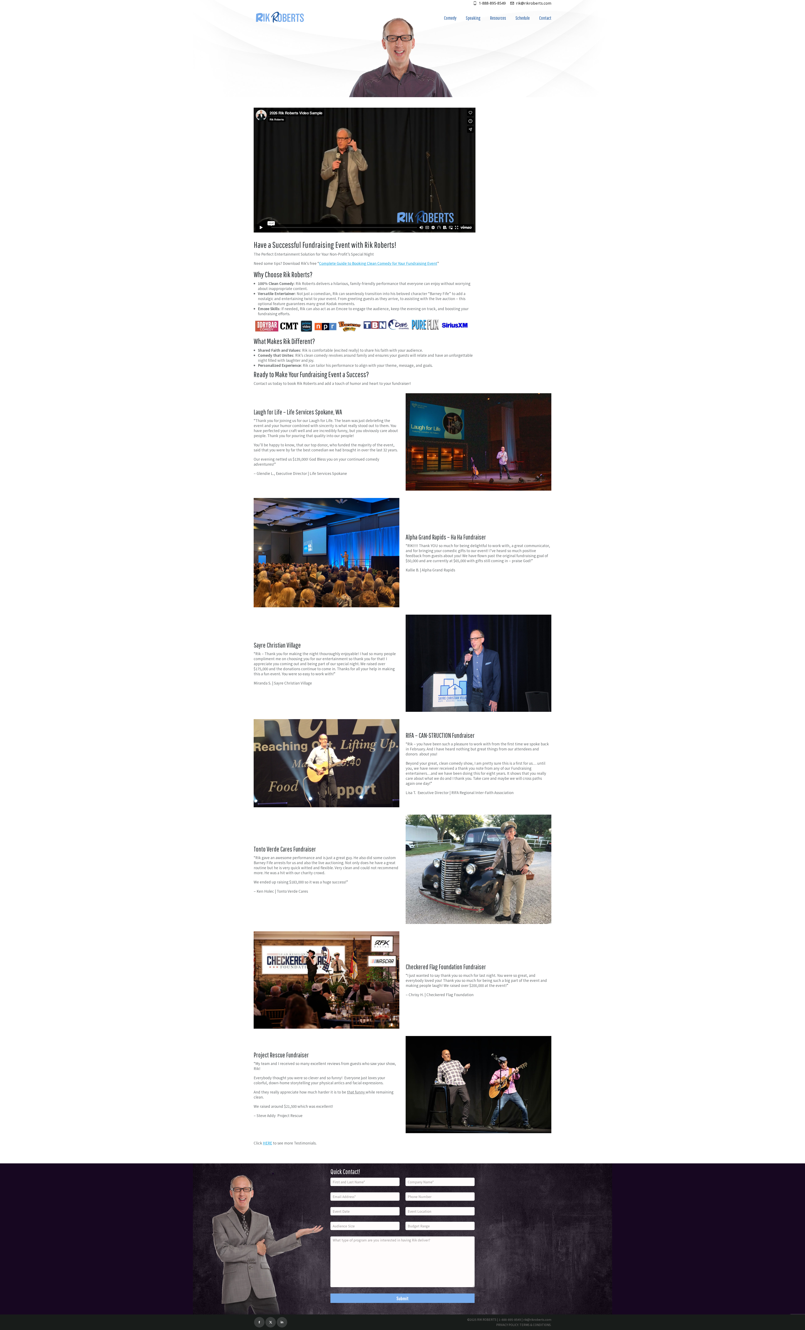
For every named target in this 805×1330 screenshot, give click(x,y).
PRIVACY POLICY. (507, 1325)
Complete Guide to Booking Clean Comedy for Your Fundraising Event (378, 263)
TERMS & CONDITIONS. (535, 1325)
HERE (267, 1143)
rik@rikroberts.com (533, 3)
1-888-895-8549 (492, 3)
